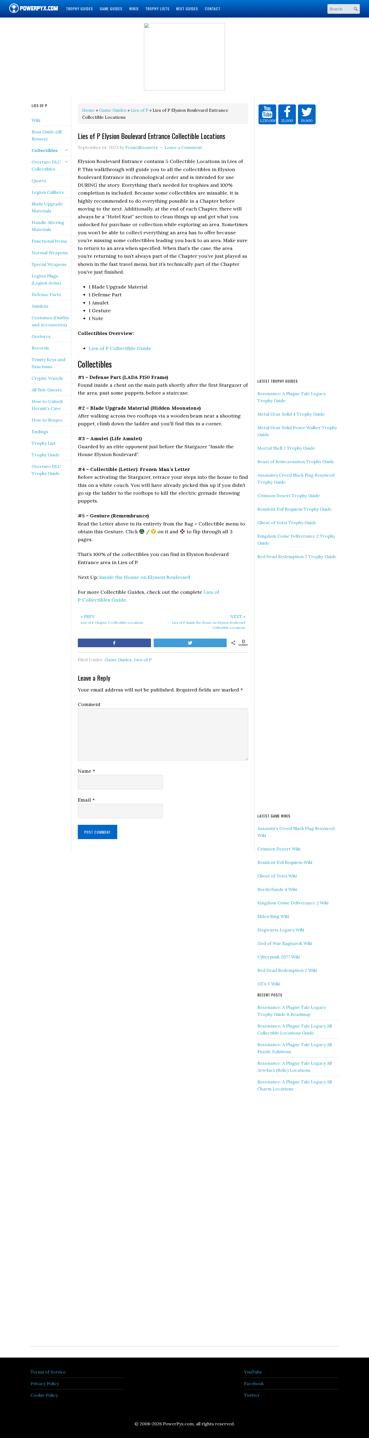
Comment (89, 704)
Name (86, 771)
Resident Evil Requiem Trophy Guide (294, 509)
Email (86, 800)
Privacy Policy (45, 1383)
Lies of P (143, 659)
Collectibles (45, 150)
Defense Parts (46, 294)
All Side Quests (47, 389)
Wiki (36, 120)
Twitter (252, 1395)
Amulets (40, 306)
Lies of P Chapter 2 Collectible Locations (111, 619)
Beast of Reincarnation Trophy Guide (295, 461)
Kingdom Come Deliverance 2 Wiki (292, 902)
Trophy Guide (46, 454)
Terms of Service (48, 1372)
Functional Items (49, 241)
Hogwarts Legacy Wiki (280, 929)
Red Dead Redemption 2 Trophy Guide (296, 556)
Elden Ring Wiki (273, 916)
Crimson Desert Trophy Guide (288, 495)
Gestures (41, 336)
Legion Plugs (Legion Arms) (46, 279)
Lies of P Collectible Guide (120, 348)
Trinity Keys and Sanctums (48, 363)
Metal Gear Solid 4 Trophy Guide (291, 414)
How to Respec (47, 420)
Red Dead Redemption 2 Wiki (287, 970)
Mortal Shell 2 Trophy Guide (286, 448)
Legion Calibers (48, 192)
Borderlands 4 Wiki (277, 889)
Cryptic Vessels (47, 378)
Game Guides (118, 659)
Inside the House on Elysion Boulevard (144, 577)
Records (40, 348)
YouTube (253, 1372)
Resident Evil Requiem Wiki (284, 862)
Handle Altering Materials (48, 226)
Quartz (39, 180)
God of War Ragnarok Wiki (284, 943)
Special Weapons (49, 264)
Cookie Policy (44, 1395)
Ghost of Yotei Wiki (277, 876)
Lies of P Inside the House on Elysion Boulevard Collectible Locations (208, 622)
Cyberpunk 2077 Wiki (278, 956)
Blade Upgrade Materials (47, 207)
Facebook (254, 1383)
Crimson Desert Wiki (278, 849)
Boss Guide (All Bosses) (47, 135)
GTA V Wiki (268, 983)
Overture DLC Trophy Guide (46, 470)
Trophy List (44, 443)
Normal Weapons (50, 252)
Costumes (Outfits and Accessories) (50, 321)
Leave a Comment (183, 147)
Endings (40, 431)
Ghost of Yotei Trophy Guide (286, 522)
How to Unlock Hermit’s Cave (47, 405)
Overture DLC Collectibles (46, 165)
